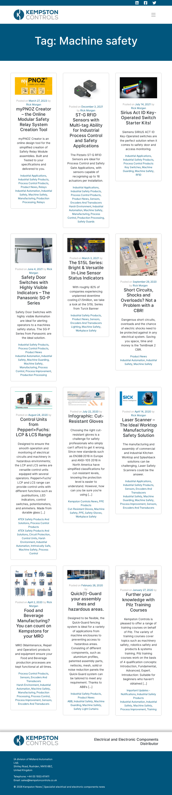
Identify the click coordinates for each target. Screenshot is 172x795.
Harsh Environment (80, 206)
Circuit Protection (39, 534)
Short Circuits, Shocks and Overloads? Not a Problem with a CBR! (138, 300)
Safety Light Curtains (86, 708)
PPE (81, 512)
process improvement (38, 371)
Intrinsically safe (40, 545)
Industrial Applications (33, 175)
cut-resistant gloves (80, 509)
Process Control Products (33, 183)
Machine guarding (38, 359)
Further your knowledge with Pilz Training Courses (138, 602)
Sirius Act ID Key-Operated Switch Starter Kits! (138, 117)
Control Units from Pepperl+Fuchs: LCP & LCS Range (33, 427)
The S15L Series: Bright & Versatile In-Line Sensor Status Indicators (86, 270)
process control (40, 696)
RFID (138, 174)
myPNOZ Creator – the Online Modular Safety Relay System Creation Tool (33, 119)
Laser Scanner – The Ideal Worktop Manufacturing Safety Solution (138, 427)
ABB (70, 701)
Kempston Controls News (83, 501)
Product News (29, 187)
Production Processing (90, 217)
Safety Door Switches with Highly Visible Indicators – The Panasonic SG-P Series (33, 290)
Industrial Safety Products (33, 179)
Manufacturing (26, 198)
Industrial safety (132, 496)
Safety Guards (86, 221)
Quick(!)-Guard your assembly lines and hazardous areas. (86, 601)
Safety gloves (93, 512)
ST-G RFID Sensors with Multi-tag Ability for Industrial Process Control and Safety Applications (86, 130)
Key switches (133, 167)
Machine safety (38, 194)
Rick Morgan (33, 104)
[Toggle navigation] (153, 14)
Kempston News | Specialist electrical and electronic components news (64, 786)
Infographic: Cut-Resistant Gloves (86, 418)
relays (41, 202)
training (151, 709)
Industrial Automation (27, 190)
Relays (43, 187)
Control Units (29, 538)
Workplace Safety (86, 330)
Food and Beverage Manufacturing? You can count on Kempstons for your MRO (33, 623)
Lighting (76, 326)
